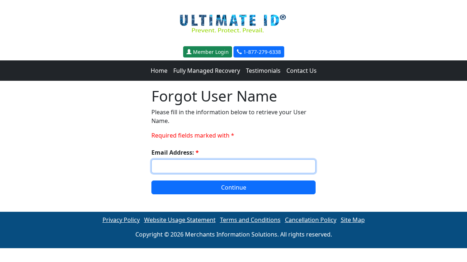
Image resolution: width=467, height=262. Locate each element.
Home (159, 71)
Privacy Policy (121, 220)
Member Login (210, 51)
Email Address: (175, 152)
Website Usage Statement (180, 220)
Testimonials (263, 71)
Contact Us (301, 71)
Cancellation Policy (310, 220)
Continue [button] (233, 187)
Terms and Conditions (250, 220)
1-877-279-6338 (261, 51)
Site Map (353, 220)
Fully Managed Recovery (206, 71)
